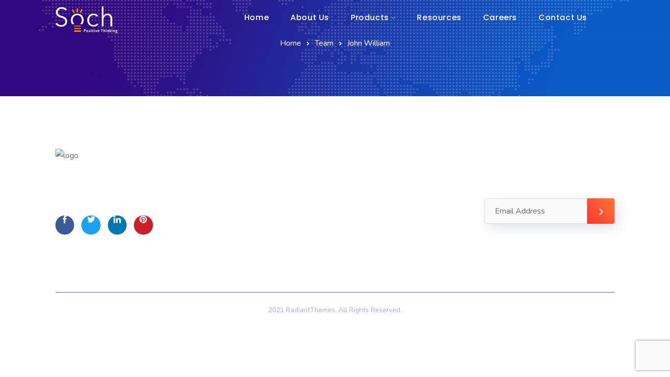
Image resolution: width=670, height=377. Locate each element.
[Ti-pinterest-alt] (143, 224)
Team (324, 43)
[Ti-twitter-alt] (90, 224)
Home (290, 43)
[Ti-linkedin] (117, 224)
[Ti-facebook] (64, 224)
